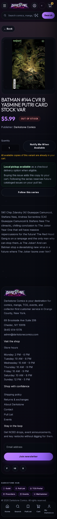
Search (48, 15)
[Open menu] (4, 5)
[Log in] (34, 5)
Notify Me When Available (39, 146)
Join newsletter (28, 456)
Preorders (10, 494)
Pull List (8, 414)
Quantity (5, 140)
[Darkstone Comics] (19, 6)
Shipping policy (13, 394)
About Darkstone (14, 404)
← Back (8, 28)
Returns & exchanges (16, 399)
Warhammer (41, 494)
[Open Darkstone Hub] (42, 5)
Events (8, 419)
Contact (8, 409)
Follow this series (28, 192)
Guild (8, 488)
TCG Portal (37, 488)
